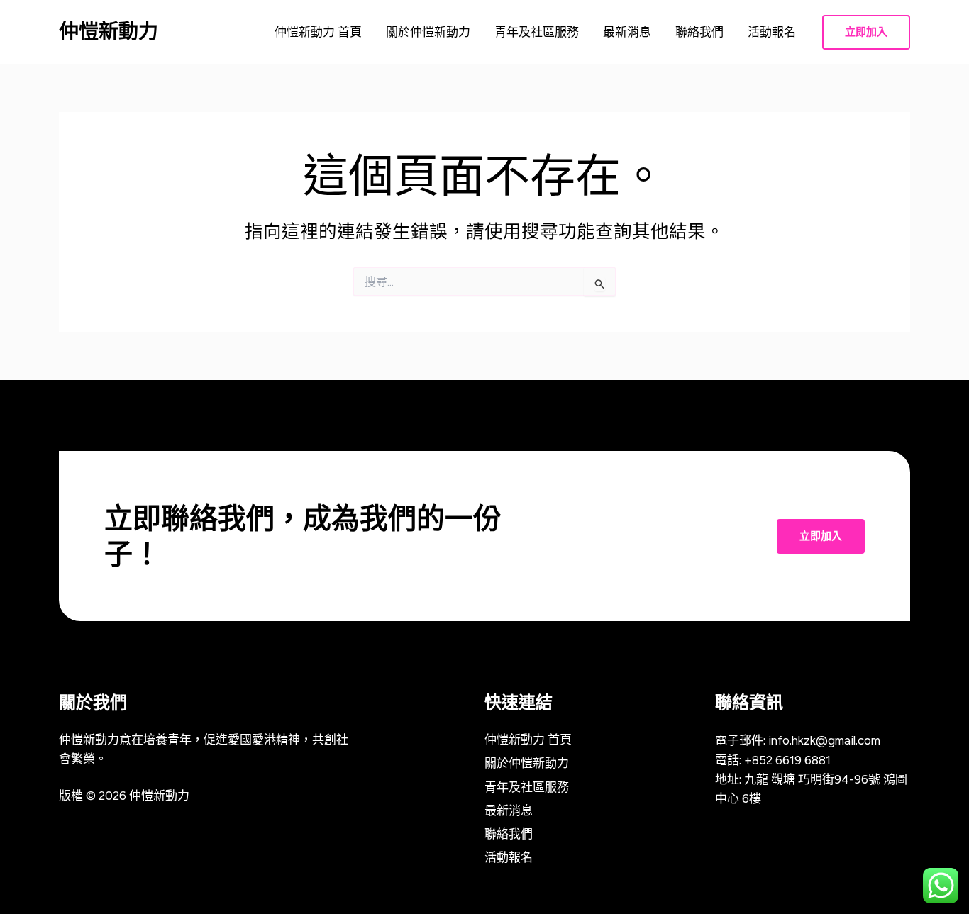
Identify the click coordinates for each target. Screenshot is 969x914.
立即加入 (820, 536)
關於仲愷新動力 (428, 32)
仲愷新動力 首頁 (318, 32)
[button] (866, 32)
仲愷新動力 (108, 31)
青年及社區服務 (536, 32)
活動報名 (772, 32)
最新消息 (627, 32)
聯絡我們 (699, 32)
